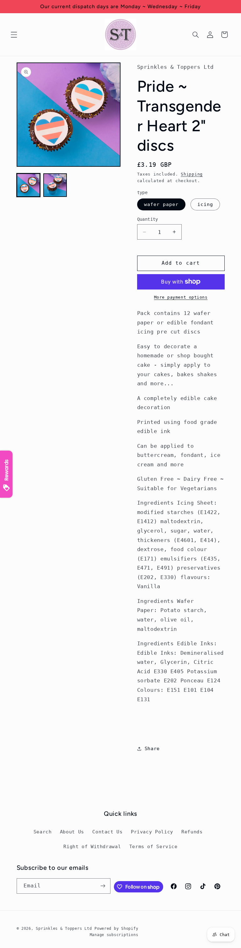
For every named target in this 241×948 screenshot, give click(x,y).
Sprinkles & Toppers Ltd (64, 928)
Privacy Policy (152, 831)
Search (43, 831)
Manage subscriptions (114, 935)
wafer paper (161, 204)
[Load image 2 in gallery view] (55, 185)
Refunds (191, 831)
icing (205, 204)
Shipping (192, 174)
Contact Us (107, 831)
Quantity (147, 219)
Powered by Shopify (116, 928)
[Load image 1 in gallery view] (28, 185)
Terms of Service (153, 846)
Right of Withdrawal (92, 846)
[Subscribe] (103, 886)
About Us (72, 831)
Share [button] (152, 748)
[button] (14, 34)
